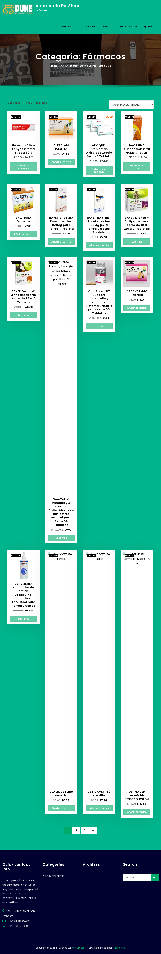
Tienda (64, 26)
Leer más (136, 241)
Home (53, 65)
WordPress (78, 947)
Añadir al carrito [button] (61, 162)
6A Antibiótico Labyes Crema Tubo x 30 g (86, 65)
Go (155, 877)
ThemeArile (119, 947)
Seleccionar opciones (24, 167)
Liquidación (149, 26)
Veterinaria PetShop (57, 6)
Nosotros (109, 26)
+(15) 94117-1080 (17, 926)
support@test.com (18, 921)
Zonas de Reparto (87, 26)
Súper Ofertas (128, 26)
